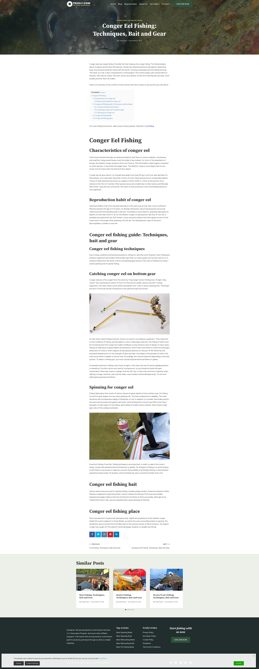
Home (113, 4)
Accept (238, 663)
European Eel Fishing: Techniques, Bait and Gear (151, 546)
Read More (103, 658)
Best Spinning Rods (124, 636)
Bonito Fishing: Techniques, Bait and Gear (129, 596)
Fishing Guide (122, 20)
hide (102, 92)
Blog (120, 4)
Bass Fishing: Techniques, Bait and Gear (92, 596)
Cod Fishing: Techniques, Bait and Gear (104, 546)
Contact (165, 4)
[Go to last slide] (79, 588)
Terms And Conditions (151, 647)
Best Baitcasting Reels (125, 639)
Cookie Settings (32, 663)
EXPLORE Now (180, 640)
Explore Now (183, 4)
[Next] (179, 588)
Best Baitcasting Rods (125, 643)
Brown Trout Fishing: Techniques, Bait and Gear (166, 596)
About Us (143, 4)
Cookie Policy (148, 639)
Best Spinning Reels (124, 632)
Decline (18, 663)
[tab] (125, 609)
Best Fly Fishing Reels (125, 647)
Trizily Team (123, 41)
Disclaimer (147, 643)
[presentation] (92, 580)
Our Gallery (154, 4)
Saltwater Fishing (135, 20)
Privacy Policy (148, 632)
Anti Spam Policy (149, 636)
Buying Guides (130, 4)
